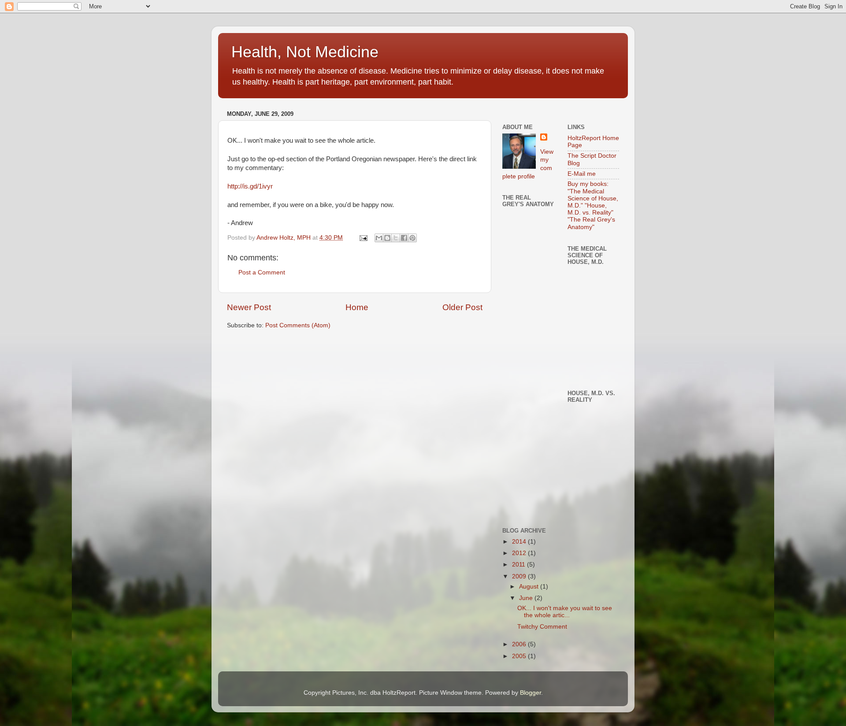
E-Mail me (582, 173)
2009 (520, 576)
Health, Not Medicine (304, 52)
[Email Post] (362, 237)
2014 (520, 541)
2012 (520, 553)
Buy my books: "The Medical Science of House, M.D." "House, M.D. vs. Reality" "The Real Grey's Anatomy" (593, 205)
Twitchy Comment (542, 626)
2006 (520, 644)
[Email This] (379, 237)
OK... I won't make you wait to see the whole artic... (564, 612)
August (529, 586)
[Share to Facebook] (404, 237)
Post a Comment (261, 272)
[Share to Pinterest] (412, 237)
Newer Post (249, 307)
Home (356, 307)
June (526, 598)
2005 (520, 656)
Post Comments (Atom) (297, 325)
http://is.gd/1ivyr (250, 186)
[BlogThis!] (387, 237)
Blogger (530, 692)
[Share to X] (395, 237)
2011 (519, 564)
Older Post (462, 307)
